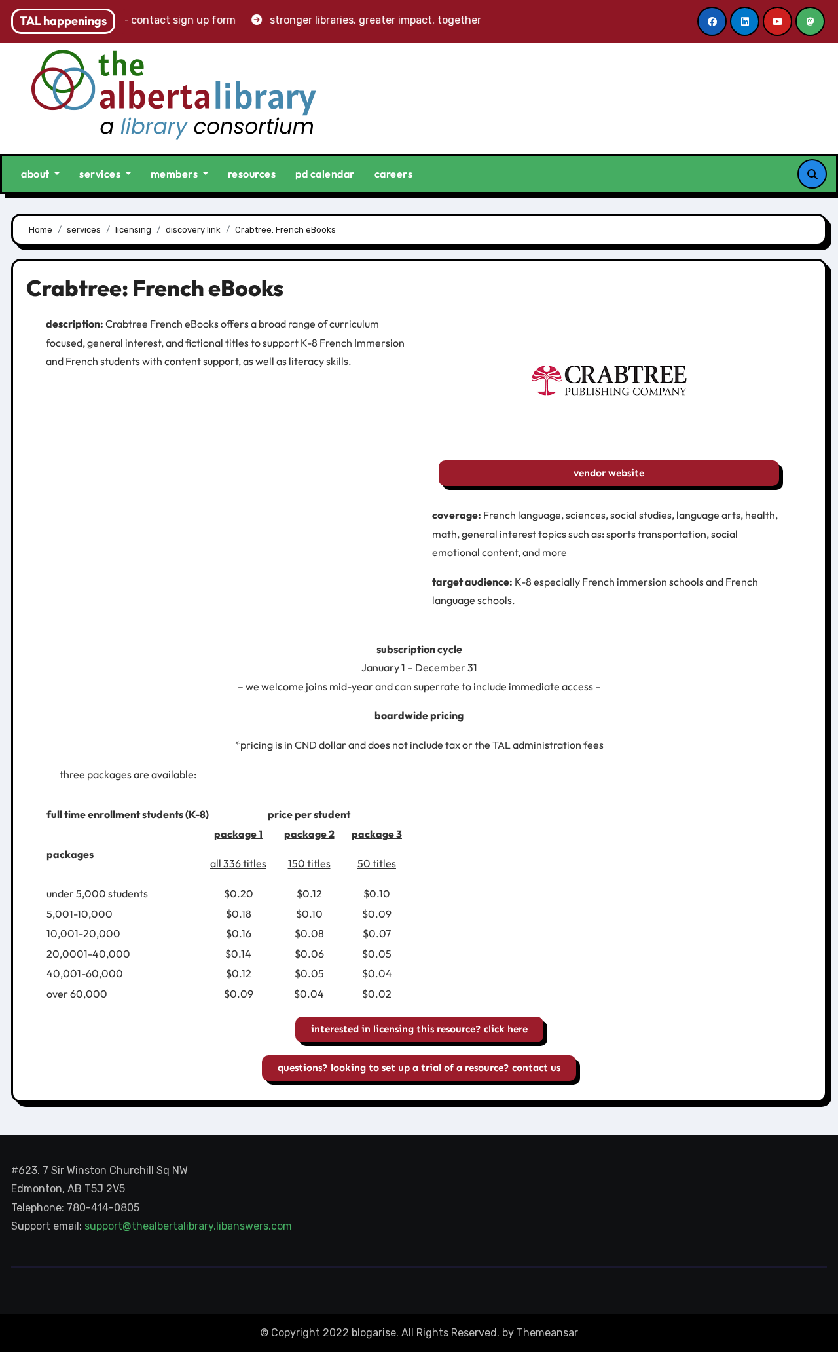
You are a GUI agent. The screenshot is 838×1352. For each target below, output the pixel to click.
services (101, 173)
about (36, 173)
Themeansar (547, 1332)
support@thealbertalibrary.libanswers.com (189, 1226)
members (175, 173)
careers (393, 173)
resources (252, 173)
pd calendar (325, 173)
